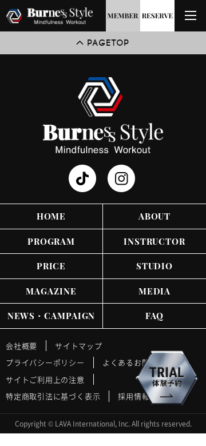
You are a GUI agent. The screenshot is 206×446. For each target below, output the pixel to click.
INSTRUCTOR (154, 241)
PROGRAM (51, 241)
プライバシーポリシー (45, 362)
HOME (51, 216)
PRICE (51, 266)
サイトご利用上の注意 (45, 379)
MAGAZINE (51, 291)
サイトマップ (78, 345)
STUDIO (154, 266)
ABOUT (154, 216)
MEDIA (154, 291)
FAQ (154, 315)
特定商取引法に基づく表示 (53, 396)
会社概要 (21, 345)
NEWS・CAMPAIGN (51, 315)
